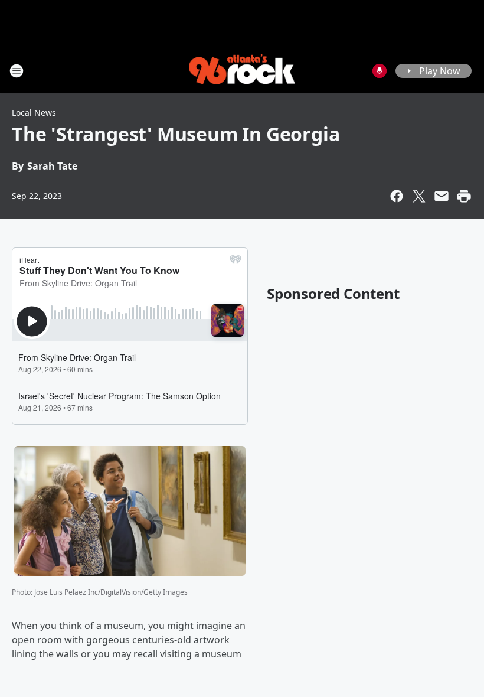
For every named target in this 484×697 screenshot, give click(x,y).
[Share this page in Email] (441, 196)
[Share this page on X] (419, 196)
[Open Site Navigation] (16, 71)
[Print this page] (464, 196)
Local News (34, 112)
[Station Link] (242, 70)
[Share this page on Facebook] (396, 196)
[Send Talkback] (379, 71)
